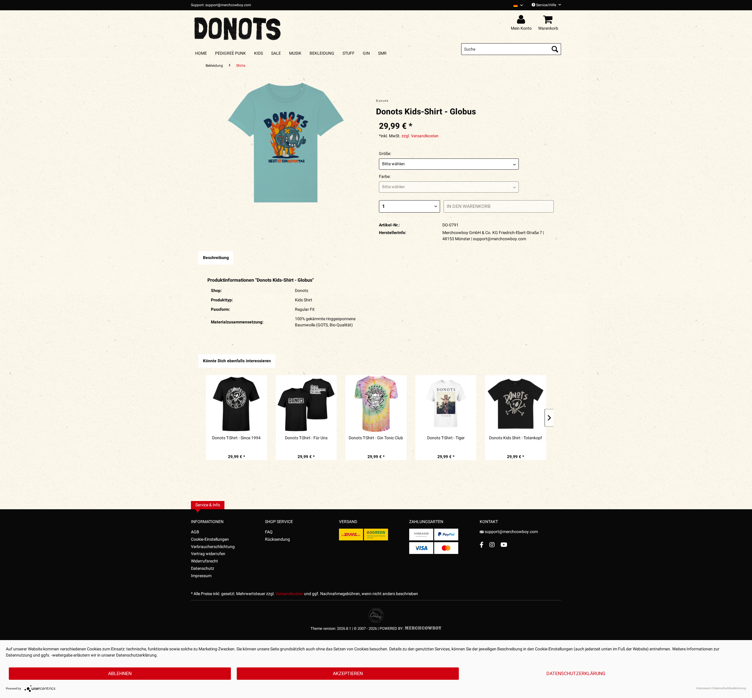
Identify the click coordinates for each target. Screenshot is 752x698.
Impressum (201, 576)
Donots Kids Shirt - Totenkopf (515, 438)
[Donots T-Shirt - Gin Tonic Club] (376, 403)
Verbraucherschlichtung (213, 547)
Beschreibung (216, 258)
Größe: (385, 154)
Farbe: (384, 176)
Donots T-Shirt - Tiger (446, 438)
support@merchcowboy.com (511, 532)
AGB (195, 532)
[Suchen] (555, 49)
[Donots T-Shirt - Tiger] (445, 403)
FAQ (269, 532)
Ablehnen (120, 673)
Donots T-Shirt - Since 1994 (236, 438)
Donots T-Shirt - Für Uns (306, 438)
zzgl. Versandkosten (420, 136)
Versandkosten (289, 594)
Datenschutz (202, 568)
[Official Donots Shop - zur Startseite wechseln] (238, 27)
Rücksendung (277, 539)
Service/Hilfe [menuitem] (546, 5)
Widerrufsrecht (204, 561)
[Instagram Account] (492, 545)
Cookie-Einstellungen (210, 539)
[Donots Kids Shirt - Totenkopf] (515, 403)
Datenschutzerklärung (575, 673)
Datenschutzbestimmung (729, 688)
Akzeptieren (348, 673)
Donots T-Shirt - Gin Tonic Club (376, 438)
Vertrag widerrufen (208, 554)
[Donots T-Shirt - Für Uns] (306, 403)
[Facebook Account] (482, 545)
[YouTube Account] (504, 545)
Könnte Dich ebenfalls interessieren (237, 361)
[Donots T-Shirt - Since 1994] (236, 403)
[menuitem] (516, 5)
